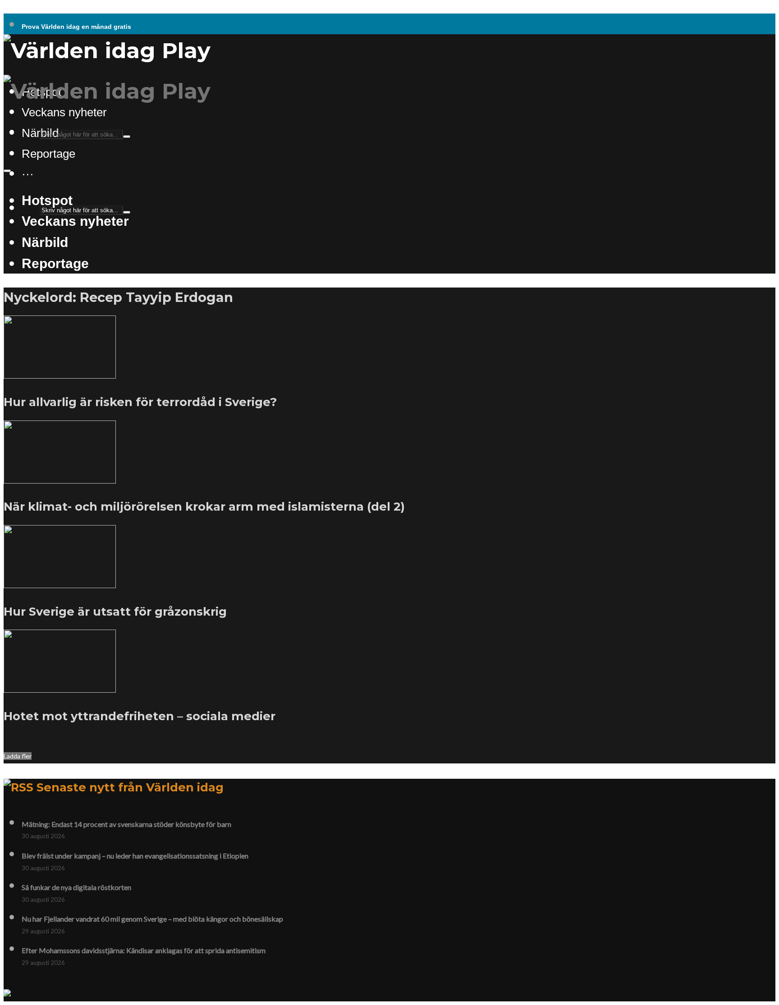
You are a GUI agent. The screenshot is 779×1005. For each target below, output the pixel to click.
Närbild (45, 242)
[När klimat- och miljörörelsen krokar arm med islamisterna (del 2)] (60, 478)
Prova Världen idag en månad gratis (76, 26)
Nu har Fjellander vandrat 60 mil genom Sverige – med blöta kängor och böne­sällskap (152, 918)
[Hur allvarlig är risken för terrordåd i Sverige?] (60, 373)
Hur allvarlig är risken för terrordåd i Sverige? (140, 402)
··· (28, 174)
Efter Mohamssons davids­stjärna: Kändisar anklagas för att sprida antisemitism (144, 950)
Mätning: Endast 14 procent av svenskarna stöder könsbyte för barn (126, 824)
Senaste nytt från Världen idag (130, 787)
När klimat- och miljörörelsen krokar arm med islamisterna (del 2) (204, 506)
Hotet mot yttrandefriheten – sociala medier (139, 716)
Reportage (48, 153)
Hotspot (47, 200)
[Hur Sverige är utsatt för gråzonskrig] (60, 583)
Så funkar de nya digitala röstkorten (76, 887)
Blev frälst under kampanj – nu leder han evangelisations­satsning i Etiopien (135, 855)
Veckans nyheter (64, 112)
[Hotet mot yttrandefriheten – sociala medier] (60, 687)
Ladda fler (18, 756)
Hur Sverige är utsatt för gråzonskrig (115, 611)
